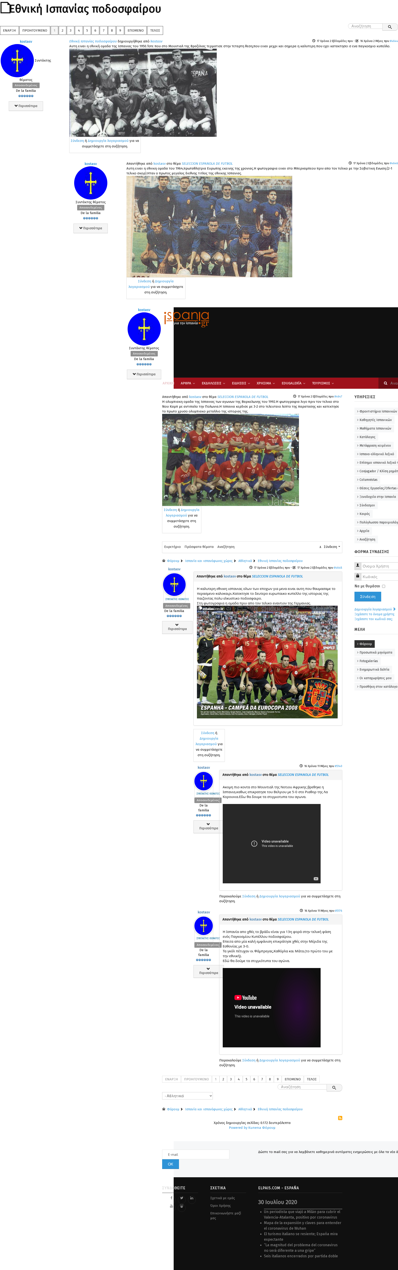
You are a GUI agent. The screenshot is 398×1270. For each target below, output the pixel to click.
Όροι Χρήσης (220, 1206)
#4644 (394, 41)
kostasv (26, 41)
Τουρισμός (321, 383)
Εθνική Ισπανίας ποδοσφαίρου (93, 41)
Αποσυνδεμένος (26, 85)
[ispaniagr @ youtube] (172, 1208)
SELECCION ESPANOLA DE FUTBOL (207, 163)
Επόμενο (136, 30)
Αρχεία (364, 531)
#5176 (338, 910)
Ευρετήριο (172, 547)
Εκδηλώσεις (211, 383)
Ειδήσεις (239, 383)
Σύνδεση (77, 141)
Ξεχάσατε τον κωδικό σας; (373, 619)
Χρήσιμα (264, 383)
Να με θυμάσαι (367, 586)
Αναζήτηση (225, 547)
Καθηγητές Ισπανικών (376, 420)
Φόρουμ (366, 644)
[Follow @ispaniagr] (182, 1200)
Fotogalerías (369, 661)
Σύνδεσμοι (367, 505)
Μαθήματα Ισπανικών (375, 428)
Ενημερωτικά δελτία (374, 670)
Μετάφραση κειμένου (375, 446)
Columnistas (369, 480)
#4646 (394, 163)
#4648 (338, 567)
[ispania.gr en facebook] (172, 1200)
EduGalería (291, 383)
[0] (143, 92)
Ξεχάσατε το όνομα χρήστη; (374, 614)
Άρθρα (186, 383)
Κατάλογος (367, 437)
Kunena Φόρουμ (261, 1128)
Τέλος (155, 30)
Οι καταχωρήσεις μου (376, 678)
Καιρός (365, 514)
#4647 (338, 396)
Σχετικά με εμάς (222, 1198)
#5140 (338, 766)
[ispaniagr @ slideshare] (182, 1208)
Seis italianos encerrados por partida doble (301, 1256)
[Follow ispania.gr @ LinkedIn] (192, 1200)
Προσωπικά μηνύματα (376, 652)
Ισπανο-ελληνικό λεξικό (377, 454)
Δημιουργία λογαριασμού (108, 141)
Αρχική (168, 383)
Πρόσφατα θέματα (199, 547)
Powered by (238, 1128)
